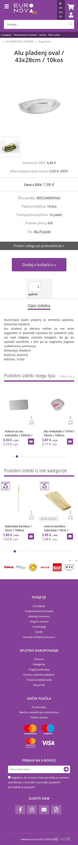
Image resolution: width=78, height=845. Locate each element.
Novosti (39, 659)
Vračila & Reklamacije (39, 680)
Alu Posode (42, 231)
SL (60, 3)
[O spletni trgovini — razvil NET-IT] (62, 839)
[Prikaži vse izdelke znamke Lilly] (33, 567)
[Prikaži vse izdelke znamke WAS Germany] (69, 567)
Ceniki (39, 632)
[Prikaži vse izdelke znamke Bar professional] (57, 567)
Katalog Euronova (39, 616)
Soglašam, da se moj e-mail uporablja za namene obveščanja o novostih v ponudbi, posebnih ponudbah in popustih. (38, 782)
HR (60, 8)
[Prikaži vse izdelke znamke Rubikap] (8, 567)
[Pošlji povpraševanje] (70, 536)
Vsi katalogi (39, 626)
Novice (42, 34)
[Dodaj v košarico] (31, 441)
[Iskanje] (70, 24)
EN (60, 12)
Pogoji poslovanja (39, 669)
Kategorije (39, 664)
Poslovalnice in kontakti (25, 34)
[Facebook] (20, 809)
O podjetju (6, 34)
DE (60, 16)
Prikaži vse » (66, 376)
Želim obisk (54, 34)
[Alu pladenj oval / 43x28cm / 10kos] (39, 104)
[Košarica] (70, 7)
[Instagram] (32, 809)
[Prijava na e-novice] (66, 769)
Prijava (69, 19)
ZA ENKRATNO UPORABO (20, 41)
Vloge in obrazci (39, 621)
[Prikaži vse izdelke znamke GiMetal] (20, 567)
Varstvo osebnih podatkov (39, 674)
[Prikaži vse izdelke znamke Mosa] (45, 567)
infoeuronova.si (44, 637)
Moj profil (39, 685)
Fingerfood (44, 41)
